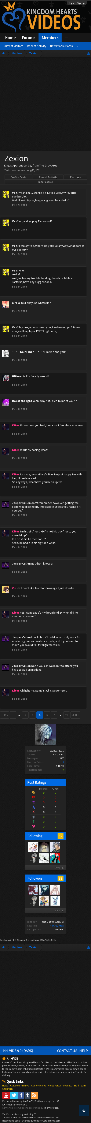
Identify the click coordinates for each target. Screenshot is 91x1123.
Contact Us (67, 1050)
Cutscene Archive (19, 1085)
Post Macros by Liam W (46, 1101)
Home (10, 37)
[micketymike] (44, 858)
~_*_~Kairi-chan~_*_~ (27, 352)
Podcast (67, 1085)
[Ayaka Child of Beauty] (33, 889)
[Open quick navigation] (88, 53)
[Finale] (44, 847)
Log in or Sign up (77, 3)
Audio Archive (38, 1085)
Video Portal (54, 1085)
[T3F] (33, 900)
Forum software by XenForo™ (17, 1101)
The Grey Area (56, 925)
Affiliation (7, 1088)
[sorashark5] (44, 900)
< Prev (4, 714)
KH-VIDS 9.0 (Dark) (18, 1050)
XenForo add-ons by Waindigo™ (19, 1114)
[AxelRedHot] (55, 889)
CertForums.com (51, 1120)
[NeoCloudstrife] (33, 858)
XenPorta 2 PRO (8, 940)
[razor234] (33, 847)
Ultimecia (18, 376)
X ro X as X (19, 303)
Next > (75, 714)
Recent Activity (48, 177)
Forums (28, 37)
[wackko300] (55, 847)
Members (50, 37)
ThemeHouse (51, 1107)
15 (60, 835)
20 (66, 714)
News (5, 1085)
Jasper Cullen (21, 503)
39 (60, 878)
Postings (75, 177)
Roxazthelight (22, 401)
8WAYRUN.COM (48, 940)
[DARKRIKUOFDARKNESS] (44, 889)
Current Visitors (13, 46)
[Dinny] (55, 858)
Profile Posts (18, 177)
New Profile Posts (61, 46)
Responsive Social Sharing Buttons (20, 1120)
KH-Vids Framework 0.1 (14, 1104)
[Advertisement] (45, 105)
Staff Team (80, 1085)
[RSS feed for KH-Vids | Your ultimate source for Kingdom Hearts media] (34, 1095)
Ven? (15, 193)
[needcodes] (55, 900)
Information (45, 181)
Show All (58, 867)
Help (83, 1050)
